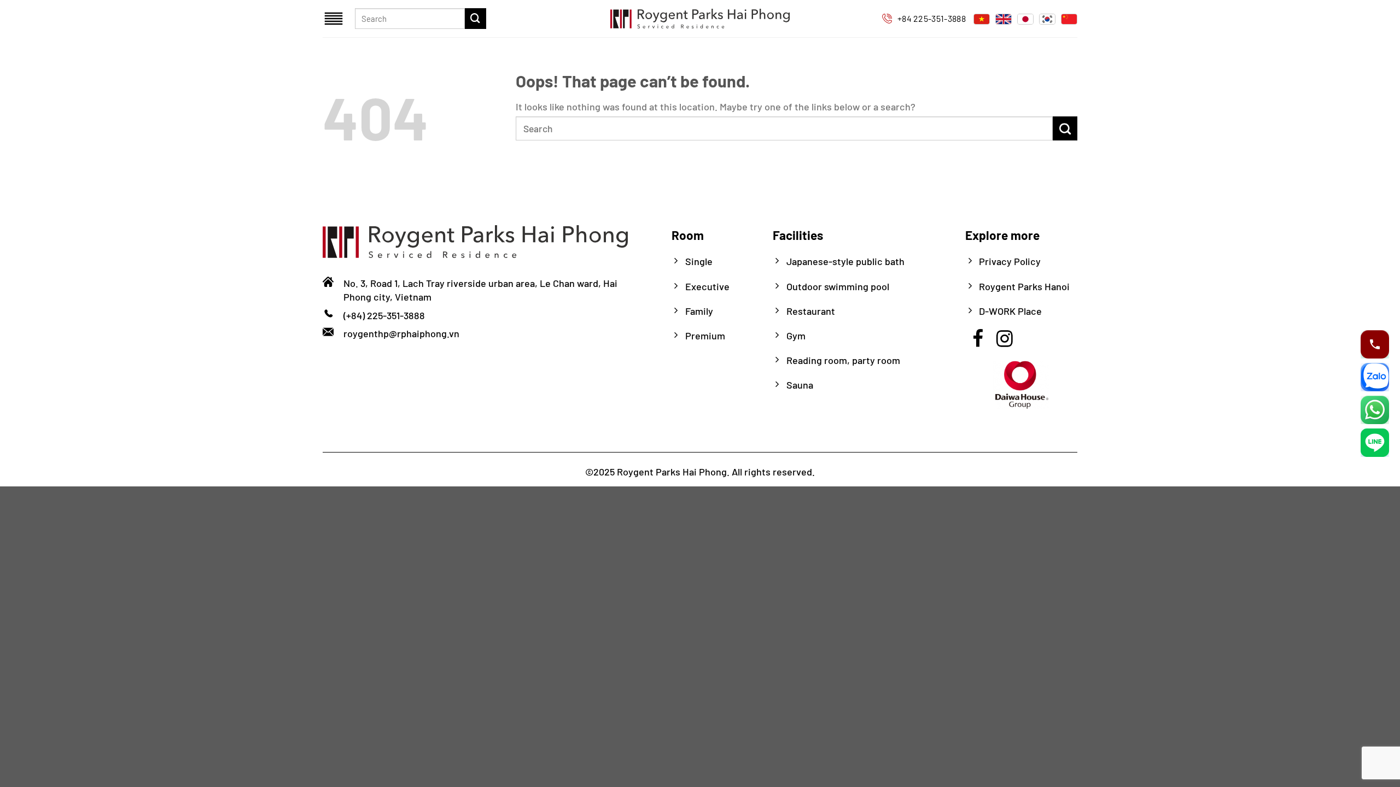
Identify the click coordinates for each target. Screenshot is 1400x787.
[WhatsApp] (1375, 410)
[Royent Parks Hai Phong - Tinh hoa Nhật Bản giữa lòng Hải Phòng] (700, 18)
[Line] (1375, 442)
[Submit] (475, 18)
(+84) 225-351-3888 (384, 315)
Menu (335, 18)
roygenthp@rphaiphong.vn (401, 333)
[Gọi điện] (1375, 344)
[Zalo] (1375, 377)
